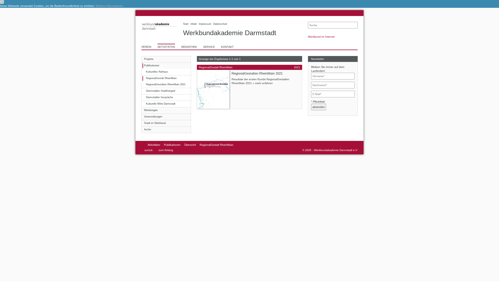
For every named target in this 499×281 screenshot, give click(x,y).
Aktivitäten (154, 144)
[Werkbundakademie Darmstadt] (159, 30)
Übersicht (190, 144)
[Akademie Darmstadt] (142, 144)
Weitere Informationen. (110, 5)
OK (2, 2)
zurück (148, 150)
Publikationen (172, 144)
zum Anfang (165, 150)
